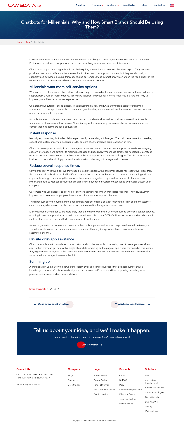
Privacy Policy (100, 376)
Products (96, 5)
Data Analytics (152, 402)
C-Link (122, 376)
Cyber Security (152, 397)
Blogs (144, 5)
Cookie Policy (100, 380)
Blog (27, 42)
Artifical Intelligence (154, 388)
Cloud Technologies (154, 393)
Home (19, 42)
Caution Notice (101, 394)
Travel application (127, 399)
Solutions (111, 5)
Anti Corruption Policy (104, 390)
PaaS (121, 385)
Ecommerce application (130, 390)
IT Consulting (151, 411)
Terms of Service (101, 385)
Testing (148, 407)
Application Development (151, 381)
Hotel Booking (126, 404)
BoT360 (123, 380)
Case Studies (128, 5)
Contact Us (159, 5)
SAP (147, 376)
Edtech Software (127, 394)
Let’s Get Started (90, 345)
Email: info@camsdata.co (28, 385)
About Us (80, 5)
